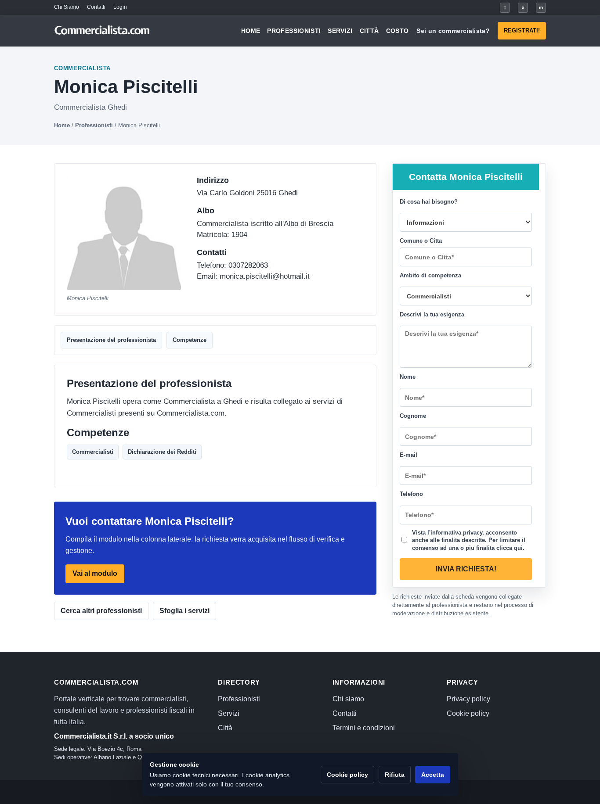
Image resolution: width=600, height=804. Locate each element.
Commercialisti (92, 452)
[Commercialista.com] (102, 31)
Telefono (411, 494)
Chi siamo (348, 699)
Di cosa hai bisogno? (429, 201)
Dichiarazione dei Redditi (162, 452)
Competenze (189, 340)
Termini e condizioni (364, 728)
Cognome (413, 416)
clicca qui (509, 547)
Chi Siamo (66, 7)
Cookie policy (468, 713)
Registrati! (522, 30)
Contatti (96, 7)
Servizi (340, 30)
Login (120, 7)
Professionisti (294, 30)
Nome (408, 376)
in (541, 7)
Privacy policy (468, 699)
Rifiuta (395, 774)
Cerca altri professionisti (101, 610)
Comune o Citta (421, 240)
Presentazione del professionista (111, 340)
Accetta (432, 774)
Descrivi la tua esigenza (432, 314)
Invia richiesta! (466, 569)
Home (250, 30)
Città (369, 30)
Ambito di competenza (430, 275)
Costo (397, 30)
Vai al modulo (94, 574)
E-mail (408, 455)
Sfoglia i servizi (184, 610)
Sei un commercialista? (453, 30)
